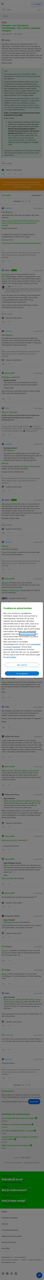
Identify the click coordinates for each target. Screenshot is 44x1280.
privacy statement (13, 647)
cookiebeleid (35, 644)
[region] (22, 640)
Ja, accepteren (22, 673)
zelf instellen (11, 657)
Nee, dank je (22, 665)
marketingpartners (27, 634)
